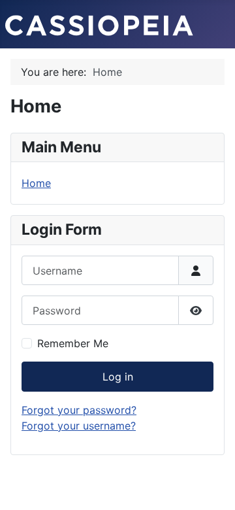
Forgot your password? (79, 409)
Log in (117, 376)
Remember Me (72, 343)
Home (36, 183)
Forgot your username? (79, 425)
